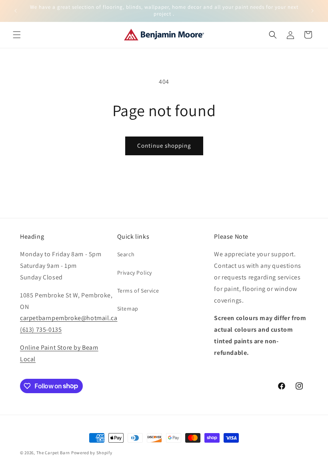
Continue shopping (164, 145)
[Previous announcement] (15, 11)
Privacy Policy (134, 272)
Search (126, 254)
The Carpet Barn (53, 452)
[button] (17, 35)
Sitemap (127, 308)
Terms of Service (138, 290)
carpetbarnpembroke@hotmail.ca (68, 318)
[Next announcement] (312, 11)
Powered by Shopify (91, 452)
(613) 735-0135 (41, 329)
